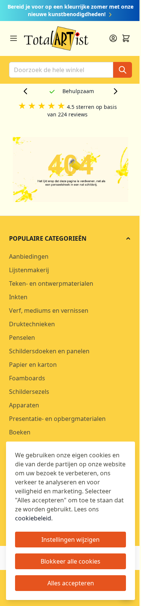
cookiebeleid (33, 518)
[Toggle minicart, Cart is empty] (126, 38)
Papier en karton (33, 364)
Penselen (22, 337)
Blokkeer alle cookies (70, 561)
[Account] (113, 38)
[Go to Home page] (56, 38)
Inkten (18, 297)
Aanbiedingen (29, 256)
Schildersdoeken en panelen (49, 351)
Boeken (19, 432)
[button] (70, 238)
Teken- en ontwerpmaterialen (51, 283)
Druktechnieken (32, 324)
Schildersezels (29, 391)
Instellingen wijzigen (70, 539)
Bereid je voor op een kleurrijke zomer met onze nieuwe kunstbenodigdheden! (70, 10)
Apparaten (24, 405)
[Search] (122, 70)
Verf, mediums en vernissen (48, 310)
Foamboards (27, 378)
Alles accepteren (70, 583)
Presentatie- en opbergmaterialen (57, 419)
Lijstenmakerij (29, 270)
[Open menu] (13, 38)
